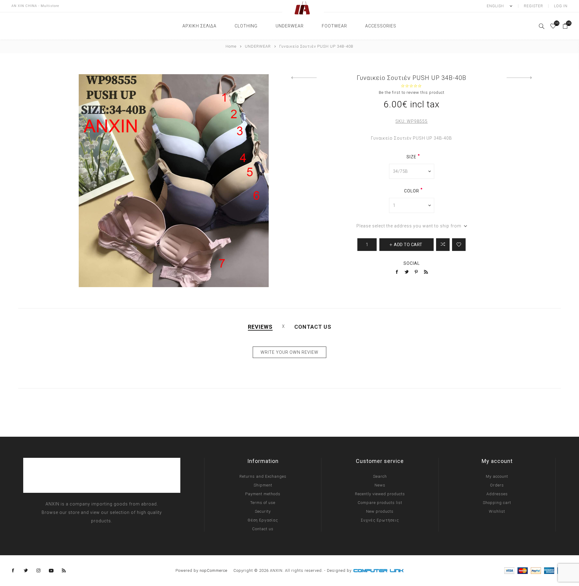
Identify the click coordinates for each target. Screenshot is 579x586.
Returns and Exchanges (262, 476)
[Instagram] (38, 570)
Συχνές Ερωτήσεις (380, 520)
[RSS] (64, 570)
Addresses (497, 494)
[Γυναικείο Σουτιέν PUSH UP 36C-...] (519, 78)
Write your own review (289, 352)
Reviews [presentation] (260, 327)
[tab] (260, 327)
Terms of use (262, 502)
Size (411, 156)
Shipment (263, 485)
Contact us (263, 529)
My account (497, 476)
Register (533, 6)
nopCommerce (213, 570)
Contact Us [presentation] (312, 327)
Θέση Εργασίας (263, 520)
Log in (561, 6)
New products (380, 511)
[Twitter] (26, 570)
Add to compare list (443, 244)
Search (380, 476)
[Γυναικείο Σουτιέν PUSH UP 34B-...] (304, 78)
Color (411, 190)
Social (411, 263)
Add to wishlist (459, 244)
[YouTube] (51, 570)
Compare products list (380, 502)
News (380, 485)
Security (263, 511)
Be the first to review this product (412, 92)
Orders (497, 485)
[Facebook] (13, 570)
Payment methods (262, 494)
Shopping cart (497, 502)
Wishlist (497, 511)
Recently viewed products (380, 494)
